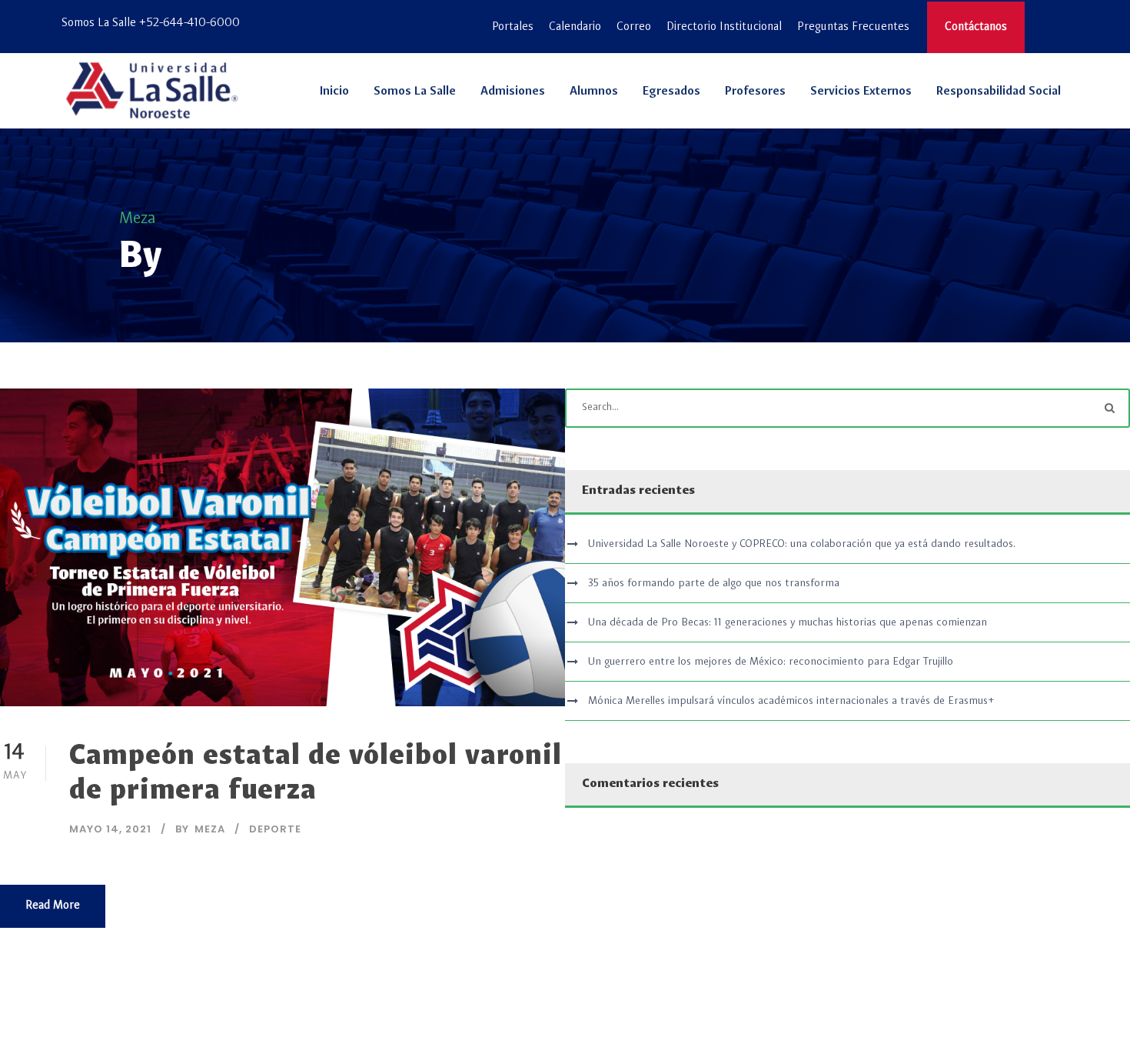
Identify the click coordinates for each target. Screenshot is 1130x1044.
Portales (512, 27)
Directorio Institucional (724, 27)
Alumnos (594, 91)
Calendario (575, 27)
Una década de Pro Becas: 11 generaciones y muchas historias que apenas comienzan (787, 622)
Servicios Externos (861, 91)
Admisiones (512, 91)
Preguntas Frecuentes (853, 27)
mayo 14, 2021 (110, 829)
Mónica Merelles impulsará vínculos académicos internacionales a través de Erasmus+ (791, 700)
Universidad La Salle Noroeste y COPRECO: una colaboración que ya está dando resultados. (801, 544)
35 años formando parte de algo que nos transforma (713, 583)
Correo (634, 27)
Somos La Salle (415, 91)
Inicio (334, 91)
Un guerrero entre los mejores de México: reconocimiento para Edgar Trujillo (770, 661)
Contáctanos (976, 27)
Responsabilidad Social (998, 91)
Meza (209, 829)
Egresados (671, 91)
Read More (52, 906)
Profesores (755, 91)
